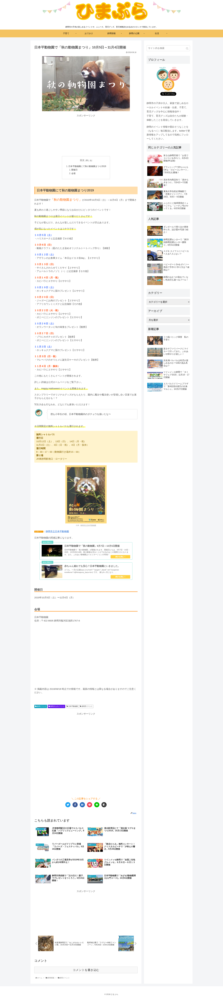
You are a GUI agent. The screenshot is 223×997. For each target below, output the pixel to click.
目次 (82, 160)
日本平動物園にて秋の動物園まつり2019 (87, 166)
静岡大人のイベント (57, 706)
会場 (73, 173)
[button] (187, 48)
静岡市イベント (87, 706)
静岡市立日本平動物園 (88, 525)
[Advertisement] (86, 135)
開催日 (74, 170)
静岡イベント (41, 706)
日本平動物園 (73, 706)
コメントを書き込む (86, 970)
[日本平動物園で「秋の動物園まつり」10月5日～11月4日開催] (82, 804)
